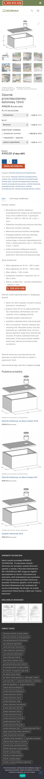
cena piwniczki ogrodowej (12, 644)
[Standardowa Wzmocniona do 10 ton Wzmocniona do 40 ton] (15, 115)
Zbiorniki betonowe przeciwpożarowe (16, 88)
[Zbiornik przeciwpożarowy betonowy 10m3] (37, 95)
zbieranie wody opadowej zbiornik (15, 745)
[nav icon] (38, 10)
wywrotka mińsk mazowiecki (13, 738)
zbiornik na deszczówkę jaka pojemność (17, 762)
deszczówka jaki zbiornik (12, 657)
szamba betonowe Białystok (13, 687)
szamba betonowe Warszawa (13, 725)
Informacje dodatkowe (19, 198)
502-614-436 (13, 3)
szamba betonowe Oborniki (12, 708)
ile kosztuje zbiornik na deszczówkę (15, 667)
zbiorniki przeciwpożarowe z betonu (27, 189)
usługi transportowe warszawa (13, 735)
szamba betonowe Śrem (31, 728)
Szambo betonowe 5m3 (12, 533)
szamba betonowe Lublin (11, 701)
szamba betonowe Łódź (11, 728)
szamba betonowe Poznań (12, 714)
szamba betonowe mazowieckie (14, 704)
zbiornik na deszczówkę (11, 759)
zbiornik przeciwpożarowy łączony (14, 184)
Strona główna (7, 87)
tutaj (38, 365)
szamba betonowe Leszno (12, 698)
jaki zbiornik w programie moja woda (15, 671)
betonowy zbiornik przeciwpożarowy (24, 177)
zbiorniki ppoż (20, 186)
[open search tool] (32, 11)
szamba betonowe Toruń (11, 721)
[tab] (4, 198)
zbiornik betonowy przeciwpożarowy (25, 179)
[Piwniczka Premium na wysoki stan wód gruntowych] (41, 95)
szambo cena (6, 179)
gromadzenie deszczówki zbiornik (15, 664)
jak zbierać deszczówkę (11, 674)
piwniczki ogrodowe (10, 684)
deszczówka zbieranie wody (13, 660)
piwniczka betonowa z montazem (29, 681)
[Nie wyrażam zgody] (40, 773)
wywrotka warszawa (33, 738)
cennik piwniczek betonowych (13, 647)
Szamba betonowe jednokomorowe (15, 530)
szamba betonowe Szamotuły (13, 718)
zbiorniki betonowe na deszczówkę (15, 748)
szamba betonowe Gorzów (12, 694)
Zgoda (22, 775)
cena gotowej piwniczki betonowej (15, 640)
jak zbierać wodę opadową (12, 677)
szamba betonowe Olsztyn (12, 711)
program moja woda (27, 684)
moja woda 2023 (9, 681)
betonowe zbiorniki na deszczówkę (15, 633)
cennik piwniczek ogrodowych (13, 650)
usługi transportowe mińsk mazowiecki (16, 731)
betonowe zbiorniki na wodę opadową (16, 637)
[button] (39, 23)
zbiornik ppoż (6, 181)
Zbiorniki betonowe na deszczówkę (15, 417)
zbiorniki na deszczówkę (11, 752)
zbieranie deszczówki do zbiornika (15, 742)
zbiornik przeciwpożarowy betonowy (25, 181)
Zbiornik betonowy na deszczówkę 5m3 (19, 477)
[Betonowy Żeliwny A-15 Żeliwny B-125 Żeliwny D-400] (15, 125)
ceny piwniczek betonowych (13, 654)
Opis (4, 198)
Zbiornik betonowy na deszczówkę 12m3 (20, 421)
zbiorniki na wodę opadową (12, 755)
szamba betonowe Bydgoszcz (13, 691)
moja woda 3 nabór (31, 677)
